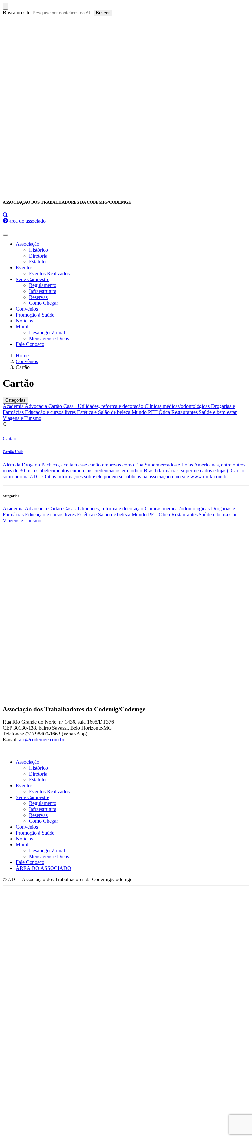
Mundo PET (145, 412)
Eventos (24, 267)
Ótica (165, 412)
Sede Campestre (32, 279)
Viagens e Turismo (22, 418)
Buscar (103, 12)
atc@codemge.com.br (41, 739)
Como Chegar (43, 303)
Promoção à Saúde (35, 315)
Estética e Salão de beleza (104, 412)
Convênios (27, 309)
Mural (22, 326)
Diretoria (38, 256)
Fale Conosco (30, 344)
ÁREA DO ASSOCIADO (43, 868)
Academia (14, 406)
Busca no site (16, 12)
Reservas (38, 297)
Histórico (38, 250)
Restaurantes (185, 412)
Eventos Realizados (49, 273)
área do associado (27, 221)
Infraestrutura (42, 291)
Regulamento (42, 285)
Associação (27, 244)
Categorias (15, 400)
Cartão (55, 406)
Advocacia (36, 406)
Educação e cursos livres (51, 412)
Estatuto (37, 261)
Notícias (24, 320)
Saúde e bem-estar (218, 412)
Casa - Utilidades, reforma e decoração (104, 406)
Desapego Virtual (47, 332)
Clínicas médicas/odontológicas (178, 406)
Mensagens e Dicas (49, 338)
